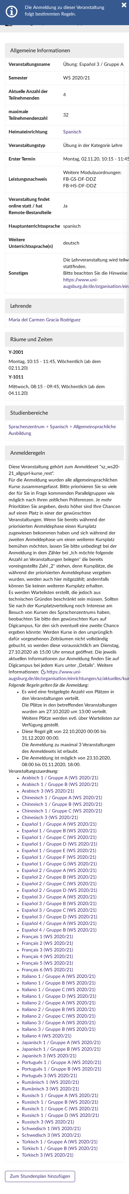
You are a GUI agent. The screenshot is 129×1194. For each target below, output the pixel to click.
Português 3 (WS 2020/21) (49, 1076)
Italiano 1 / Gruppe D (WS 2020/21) (59, 996)
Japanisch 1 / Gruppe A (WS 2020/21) (61, 1042)
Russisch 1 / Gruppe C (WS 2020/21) (60, 1109)
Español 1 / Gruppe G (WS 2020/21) (59, 864)
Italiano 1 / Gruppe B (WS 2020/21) (59, 983)
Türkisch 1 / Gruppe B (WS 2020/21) (60, 1148)
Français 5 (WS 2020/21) (47, 963)
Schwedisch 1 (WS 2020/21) (51, 1128)
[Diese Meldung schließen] (124, 5)
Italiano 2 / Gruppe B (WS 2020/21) (59, 1009)
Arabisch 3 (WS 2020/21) (48, 791)
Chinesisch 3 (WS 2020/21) (50, 817)
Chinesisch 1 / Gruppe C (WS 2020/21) (62, 811)
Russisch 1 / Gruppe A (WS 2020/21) (60, 1095)
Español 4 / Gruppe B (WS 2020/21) (59, 930)
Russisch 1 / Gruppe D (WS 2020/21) (60, 1115)
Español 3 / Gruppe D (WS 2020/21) (59, 917)
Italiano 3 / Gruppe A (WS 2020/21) (59, 1023)
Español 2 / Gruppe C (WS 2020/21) (59, 884)
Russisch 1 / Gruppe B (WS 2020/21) (60, 1102)
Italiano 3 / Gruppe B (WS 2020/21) (59, 1029)
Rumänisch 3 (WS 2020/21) (50, 1089)
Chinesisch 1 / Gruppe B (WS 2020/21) (62, 804)
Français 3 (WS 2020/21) (47, 950)
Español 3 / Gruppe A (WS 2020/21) (59, 897)
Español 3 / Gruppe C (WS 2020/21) (59, 910)
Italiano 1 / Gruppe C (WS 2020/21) (59, 989)
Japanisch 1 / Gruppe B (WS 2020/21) (61, 1049)
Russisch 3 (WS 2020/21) (48, 1122)
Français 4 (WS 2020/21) (47, 956)
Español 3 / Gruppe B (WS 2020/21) (59, 903)
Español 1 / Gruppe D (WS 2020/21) (59, 844)
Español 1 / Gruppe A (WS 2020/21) (59, 824)
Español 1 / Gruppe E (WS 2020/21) (59, 851)
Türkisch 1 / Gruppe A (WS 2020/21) (60, 1142)
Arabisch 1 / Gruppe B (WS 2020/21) (60, 784)
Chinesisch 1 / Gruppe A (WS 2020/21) (62, 798)
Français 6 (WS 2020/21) (47, 970)
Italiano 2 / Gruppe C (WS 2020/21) (59, 1016)
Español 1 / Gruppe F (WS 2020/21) (59, 857)
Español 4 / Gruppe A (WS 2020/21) (59, 923)
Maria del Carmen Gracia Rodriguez (44, 320)
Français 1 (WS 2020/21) (47, 937)
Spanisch (72, 132)
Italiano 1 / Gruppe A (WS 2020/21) (59, 976)
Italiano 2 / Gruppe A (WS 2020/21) (59, 1003)
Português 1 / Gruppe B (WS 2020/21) (61, 1069)
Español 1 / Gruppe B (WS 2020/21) (59, 831)
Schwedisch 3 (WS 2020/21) (51, 1135)
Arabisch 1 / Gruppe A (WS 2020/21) (60, 778)
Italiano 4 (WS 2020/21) (46, 1036)
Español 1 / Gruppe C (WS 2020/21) (59, 837)
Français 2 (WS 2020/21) (47, 943)
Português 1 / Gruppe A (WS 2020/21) (61, 1062)
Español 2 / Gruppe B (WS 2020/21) (59, 877)
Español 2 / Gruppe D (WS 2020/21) (59, 890)
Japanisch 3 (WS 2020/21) (49, 1056)
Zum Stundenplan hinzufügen (40, 1176)
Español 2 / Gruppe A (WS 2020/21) (59, 870)
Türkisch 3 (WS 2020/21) (47, 1155)
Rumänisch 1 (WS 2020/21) (50, 1082)
